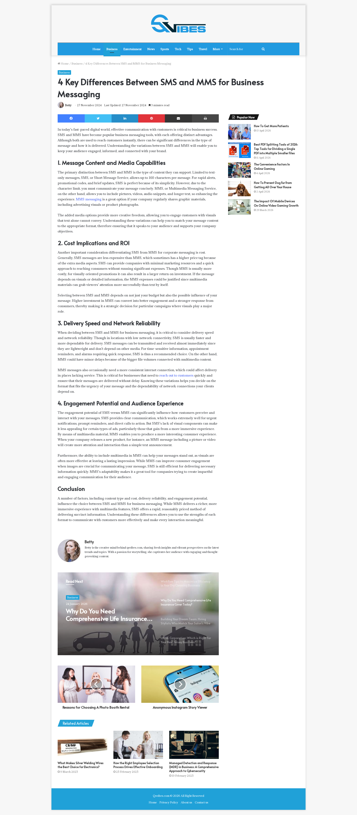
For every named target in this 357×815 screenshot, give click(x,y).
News (151, 49)
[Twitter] (98, 118)
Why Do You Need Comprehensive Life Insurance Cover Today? (106, 614)
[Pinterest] (151, 118)
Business (112, 49)
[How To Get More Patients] (239, 132)
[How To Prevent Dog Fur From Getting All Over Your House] (239, 188)
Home (97, 49)
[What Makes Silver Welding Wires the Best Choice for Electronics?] (82, 745)
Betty (68, 105)
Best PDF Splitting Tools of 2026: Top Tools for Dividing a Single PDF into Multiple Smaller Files (276, 148)
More (216, 49)
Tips (190, 49)
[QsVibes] (178, 23)
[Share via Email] (178, 118)
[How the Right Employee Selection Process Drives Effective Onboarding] (138, 745)
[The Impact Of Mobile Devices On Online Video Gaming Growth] (239, 207)
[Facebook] (71, 118)
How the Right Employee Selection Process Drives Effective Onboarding (138, 765)
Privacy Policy (168, 802)
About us (186, 802)
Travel (203, 49)
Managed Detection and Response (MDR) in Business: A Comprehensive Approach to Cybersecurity (194, 767)
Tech (178, 49)
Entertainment (132, 49)
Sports (165, 49)
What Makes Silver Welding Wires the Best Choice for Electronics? (81, 765)
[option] (138, 613)
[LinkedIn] (125, 118)
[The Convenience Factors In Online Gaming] (239, 170)
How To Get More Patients (271, 126)
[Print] (205, 118)
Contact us (201, 802)
